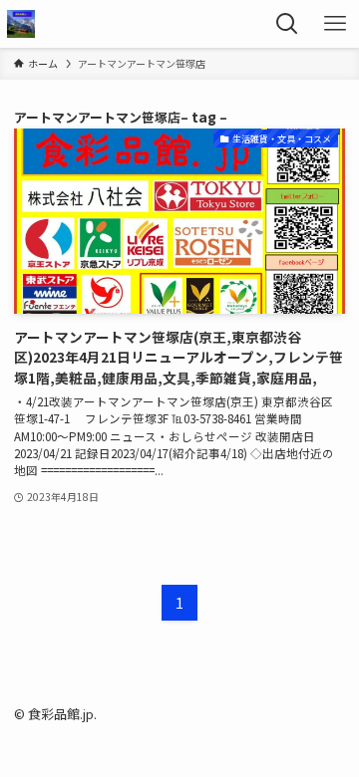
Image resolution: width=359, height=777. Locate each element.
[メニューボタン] (335, 24)
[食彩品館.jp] (21, 24)
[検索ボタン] (287, 24)
